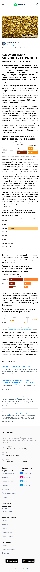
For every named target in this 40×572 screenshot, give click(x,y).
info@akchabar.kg (12, 455)
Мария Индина (13, 43)
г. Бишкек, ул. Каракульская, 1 (17, 461)
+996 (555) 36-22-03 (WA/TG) (16, 449)
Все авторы (11, 45)
